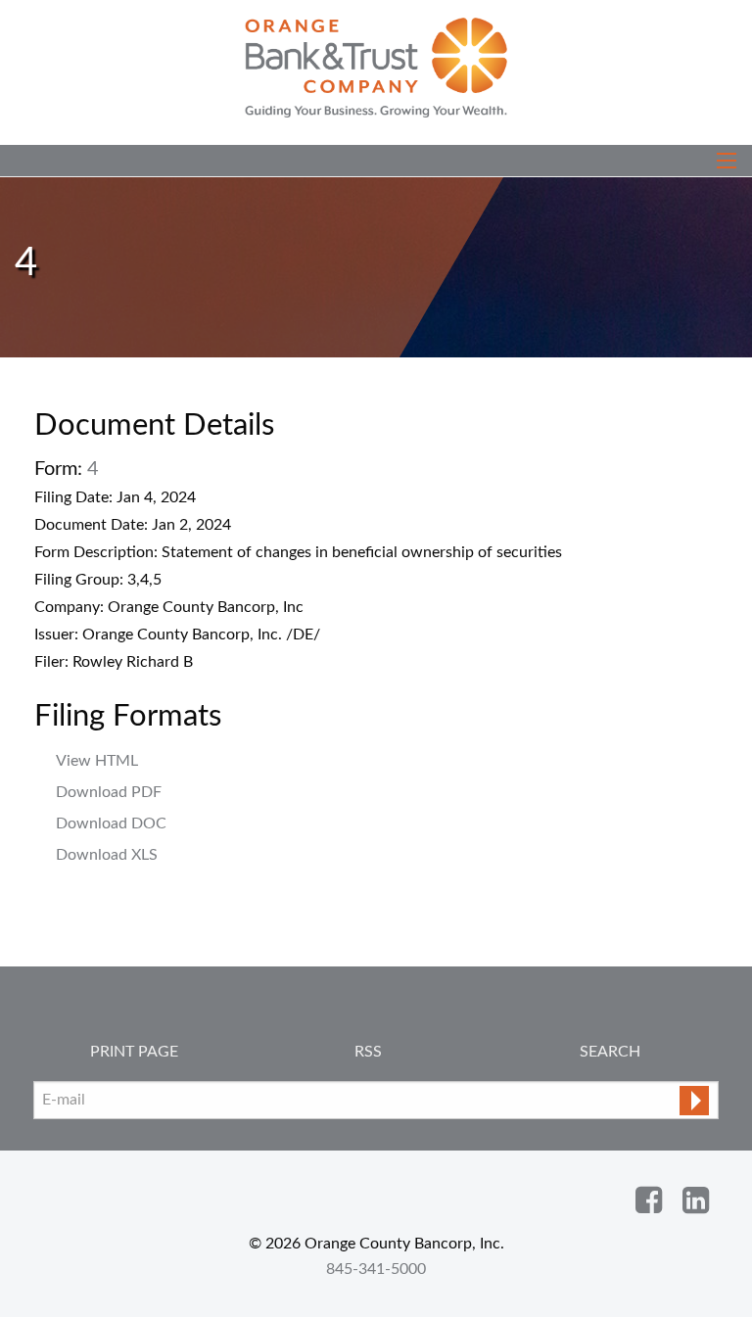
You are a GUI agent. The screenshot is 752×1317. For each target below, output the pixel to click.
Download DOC (111, 823)
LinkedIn (695, 1200)
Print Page (134, 1051)
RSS (368, 1051)
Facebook (648, 1200)
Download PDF (109, 792)
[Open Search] (726, 160)
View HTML (97, 761)
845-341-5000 (376, 1269)
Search (610, 1051)
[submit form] (694, 1100)
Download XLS (107, 855)
